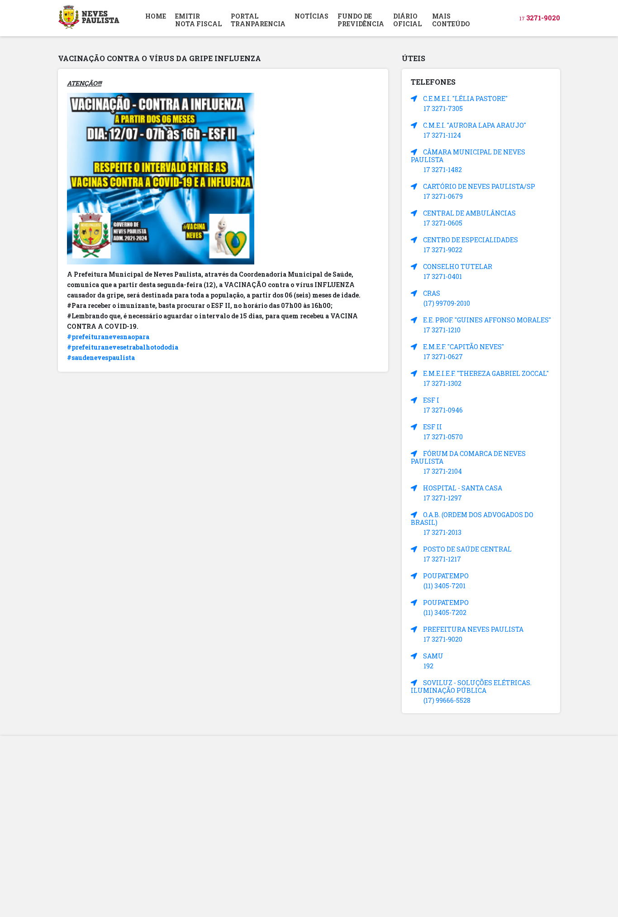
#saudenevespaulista (101, 357)
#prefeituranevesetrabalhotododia (122, 347)
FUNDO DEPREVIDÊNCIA (361, 20)
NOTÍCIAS (311, 16)
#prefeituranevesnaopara (108, 336)
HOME (155, 16)
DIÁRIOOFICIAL (407, 20)
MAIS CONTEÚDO (451, 20)
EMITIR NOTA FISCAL (198, 20)
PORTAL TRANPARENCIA (258, 20)
